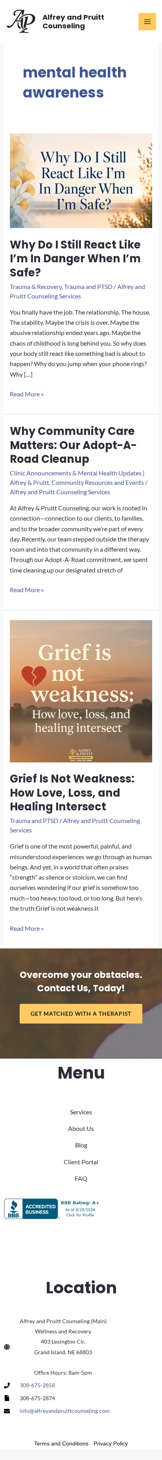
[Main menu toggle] (147, 22)
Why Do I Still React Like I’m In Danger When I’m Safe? (75, 258)
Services (81, 1112)
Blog (81, 1145)
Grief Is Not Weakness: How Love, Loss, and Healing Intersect (72, 792)
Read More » (27, 394)
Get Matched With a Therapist (81, 1013)
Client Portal (81, 1161)
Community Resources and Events (98, 482)
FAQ (81, 1178)
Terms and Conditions (61, 1443)
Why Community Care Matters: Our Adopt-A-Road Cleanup (73, 445)
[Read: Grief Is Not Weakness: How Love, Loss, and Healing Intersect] (81, 690)
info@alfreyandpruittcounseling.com (65, 1410)
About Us (81, 1128)
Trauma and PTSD (88, 286)
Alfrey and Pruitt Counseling (73, 21)
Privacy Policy (111, 1443)
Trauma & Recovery (36, 286)
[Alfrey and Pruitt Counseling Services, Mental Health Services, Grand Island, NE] (53, 1209)
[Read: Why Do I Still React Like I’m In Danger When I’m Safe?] (81, 180)
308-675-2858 (37, 1385)
